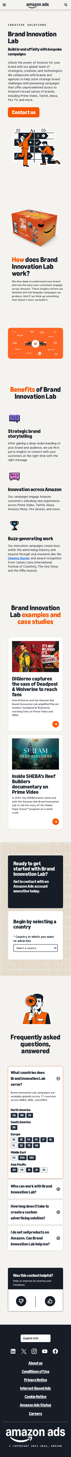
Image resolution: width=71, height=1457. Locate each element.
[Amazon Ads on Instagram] (34, 1352)
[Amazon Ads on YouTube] (44, 1352)
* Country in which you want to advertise (33, 939)
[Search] (66, 4)
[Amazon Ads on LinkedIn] (13, 1352)
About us (35, 1363)
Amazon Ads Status (35, 1405)
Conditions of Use (35, 1371)
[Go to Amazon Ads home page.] (35, 1434)
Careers (35, 1413)
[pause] (35, 344)
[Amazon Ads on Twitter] (23, 1352)
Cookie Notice (35, 1396)
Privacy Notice (35, 1379)
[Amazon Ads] (35, 5)
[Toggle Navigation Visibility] (4, 5)
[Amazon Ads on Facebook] (55, 1352)
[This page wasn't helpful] (21, 1301)
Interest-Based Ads (35, 1388)
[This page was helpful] (50, 1301)
